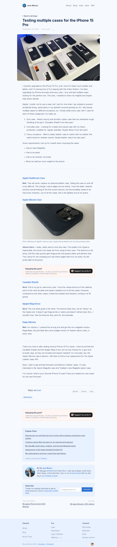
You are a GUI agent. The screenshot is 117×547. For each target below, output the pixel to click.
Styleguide (50, 544)
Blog (75, 5)
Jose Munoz (47, 468)
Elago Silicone (29, 322)
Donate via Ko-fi (88, 537)
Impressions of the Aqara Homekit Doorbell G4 (43, 450)
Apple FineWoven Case (34, 178)
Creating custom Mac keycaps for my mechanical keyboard (49, 442)
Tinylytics (43, 458)
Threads (48, 476)
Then (30, 537)
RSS (92, 5)
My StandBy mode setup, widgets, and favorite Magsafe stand (50, 446)
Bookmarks (55, 530)
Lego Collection (57, 534)
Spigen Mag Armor (31, 303)
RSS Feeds (86, 527)
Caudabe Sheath (30, 282)
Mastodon (28, 397)
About (68, 5)
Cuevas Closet (75, 473)
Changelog (41, 544)
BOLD (51, 471)
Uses (81, 5)
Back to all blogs (30, 16)
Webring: (54, 537)
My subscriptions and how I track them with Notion (45, 453)
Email (38, 390)
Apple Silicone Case (32, 200)
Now (87, 5)
